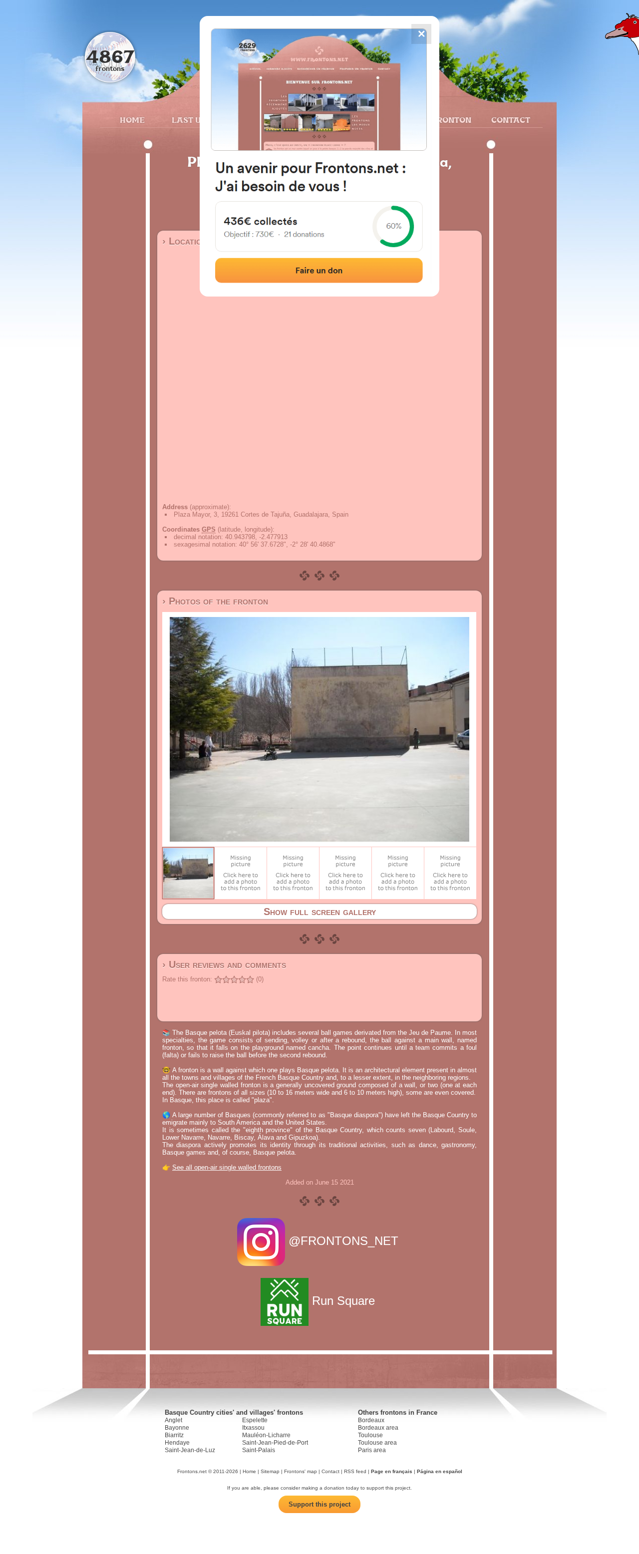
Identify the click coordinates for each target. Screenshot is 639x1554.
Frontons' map (300, 1471)
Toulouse (370, 1435)
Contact (509, 120)
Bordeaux (371, 1420)
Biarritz (174, 1435)
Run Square (343, 1300)
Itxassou (253, 1427)
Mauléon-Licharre (266, 1435)
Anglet (173, 1420)
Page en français (391, 1471)
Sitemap (270, 1471)
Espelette (255, 1420)
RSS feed (355, 1471)
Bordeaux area (378, 1427)
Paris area (372, 1450)
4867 (110, 56)
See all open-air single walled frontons (227, 1167)
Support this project (319, 1504)
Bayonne (177, 1427)
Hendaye (177, 1442)
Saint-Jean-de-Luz (190, 1450)
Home (132, 120)
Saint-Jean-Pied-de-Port (275, 1442)
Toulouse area (377, 1442)
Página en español (439, 1471)
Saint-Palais (258, 1450)
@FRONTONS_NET (343, 1240)
